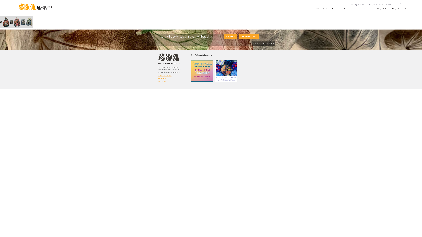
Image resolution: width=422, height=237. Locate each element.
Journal (372, 9)
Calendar (386, 9)
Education (348, 9)
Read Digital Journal (358, 5)
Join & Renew (337, 9)
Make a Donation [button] (248, 36)
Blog (394, 9)
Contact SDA (162, 81)
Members (326, 9)
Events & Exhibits (360, 9)
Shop (379, 9)
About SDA (316, 9)
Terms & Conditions (164, 76)
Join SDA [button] (229, 36)
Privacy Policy (162, 78)
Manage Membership (376, 5)
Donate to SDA (391, 5)
